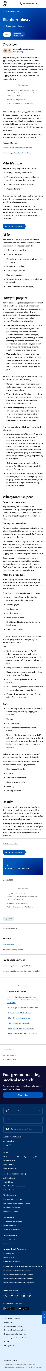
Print (10, 919)
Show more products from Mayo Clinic (17, 153)
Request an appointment (14, 226)
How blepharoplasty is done (13, 949)
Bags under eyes (8, 944)
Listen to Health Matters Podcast (20, 1013)
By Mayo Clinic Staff (10, 843)
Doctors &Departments (19, 34)
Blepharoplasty (16, 19)
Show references (9, 928)
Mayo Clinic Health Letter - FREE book (22, 1034)
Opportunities (18, 103)
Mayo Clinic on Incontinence (19, 1018)
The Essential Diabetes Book (18, 1023)
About (7, 34)
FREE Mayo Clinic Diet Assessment (21, 1028)
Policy (9, 103)
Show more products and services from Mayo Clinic (21, 971)
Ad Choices (29, 103)
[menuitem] (7, 34)
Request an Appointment (15, 26)
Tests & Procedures (12, 11)
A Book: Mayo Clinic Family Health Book (18, 147)
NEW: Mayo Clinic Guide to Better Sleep (23, 1008)
